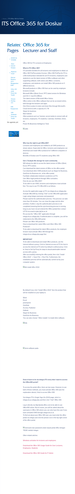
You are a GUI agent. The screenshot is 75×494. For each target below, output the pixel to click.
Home (4, 18)
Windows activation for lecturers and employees (39, 440)
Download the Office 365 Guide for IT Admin (38, 453)
